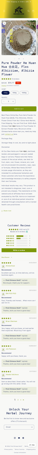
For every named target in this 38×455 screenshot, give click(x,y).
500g (15, 93)
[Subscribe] (32, 427)
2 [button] (18, 400)
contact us (9, 134)
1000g (24, 93)
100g (5, 93)
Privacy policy (8, 449)
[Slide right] (23, 59)
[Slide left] (14, 59)
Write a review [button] (19, 250)
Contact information (20, 452)
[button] (4, 11)
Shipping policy (31, 449)
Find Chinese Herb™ (16, 446)
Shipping (4, 85)
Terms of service (19, 449)
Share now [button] (7, 211)
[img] (6, 263)
